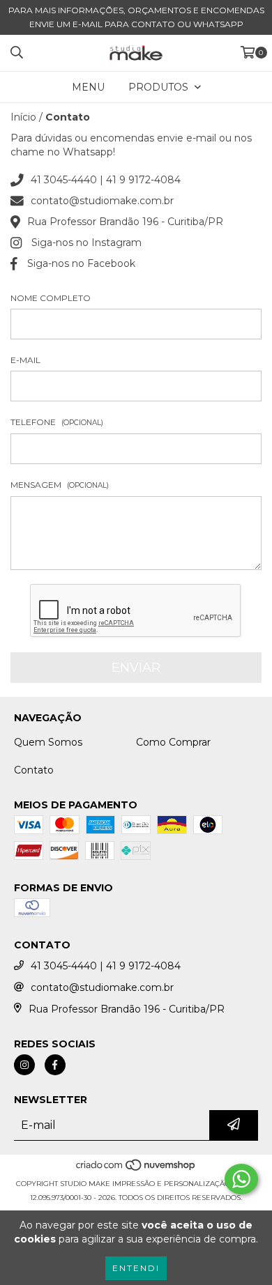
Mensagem (59, 484)
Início (23, 117)
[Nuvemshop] (136, 1169)
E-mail (25, 360)
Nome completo (50, 298)
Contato (34, 770)
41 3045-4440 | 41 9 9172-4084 (106, 180)
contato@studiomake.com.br (102, 200)
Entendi (136, 1268)
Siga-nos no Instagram (86, 242)
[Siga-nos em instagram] (24, 1064)
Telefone (56, 422)
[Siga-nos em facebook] (55, 1064)
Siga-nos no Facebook (81, 263)
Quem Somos (48, 742)
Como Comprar (173, 742)
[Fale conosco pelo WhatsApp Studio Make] (241, 1179)
